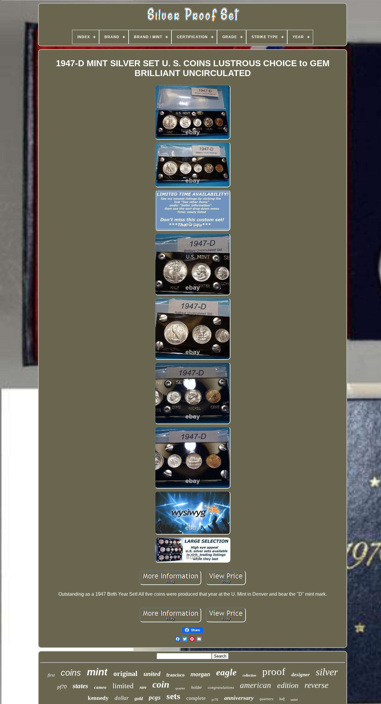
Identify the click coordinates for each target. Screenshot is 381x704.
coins (71, 672)
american (255, 685)
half (282, 699)
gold (139, 698)
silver (327, 671)
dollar (122, 698)
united (151, 673)
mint (97, 671)
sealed (294, 699)
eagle (226, 672)
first (51, 675)
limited (123, 686)
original (125, 673)
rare (143, 687)
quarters (266, 699)
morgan (200, 674)
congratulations (221, 687)
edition (288, 685)
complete (196, 698)
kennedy (98, 698)
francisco (175, 674)
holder (196, 687)
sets (173, 696)
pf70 (62, 687)
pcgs (154, 697)
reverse (316, 685)
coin (160, 684)
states (80, 686)
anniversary (239, 697)
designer (300, 674)
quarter (180, 688)
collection (249, 675)
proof (273, 671)
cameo (100, 687)
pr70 (215, 699)
